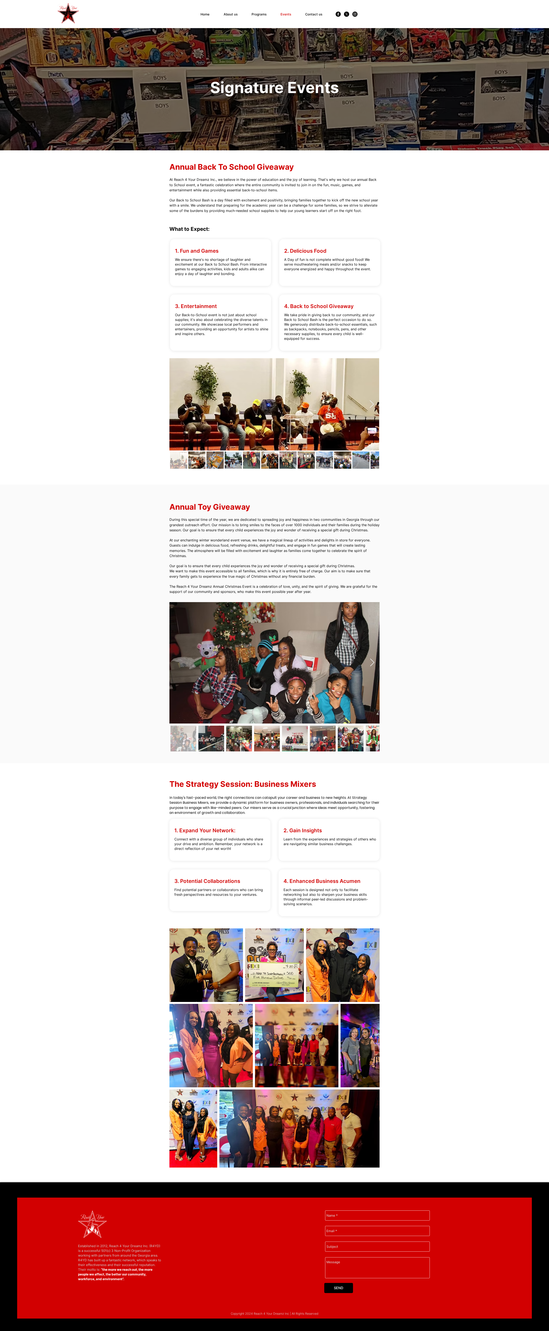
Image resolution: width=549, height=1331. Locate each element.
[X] (346, 14)
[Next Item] (371, 404)
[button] (259, 14)
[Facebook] (338, 14)
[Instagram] (354, 14)
